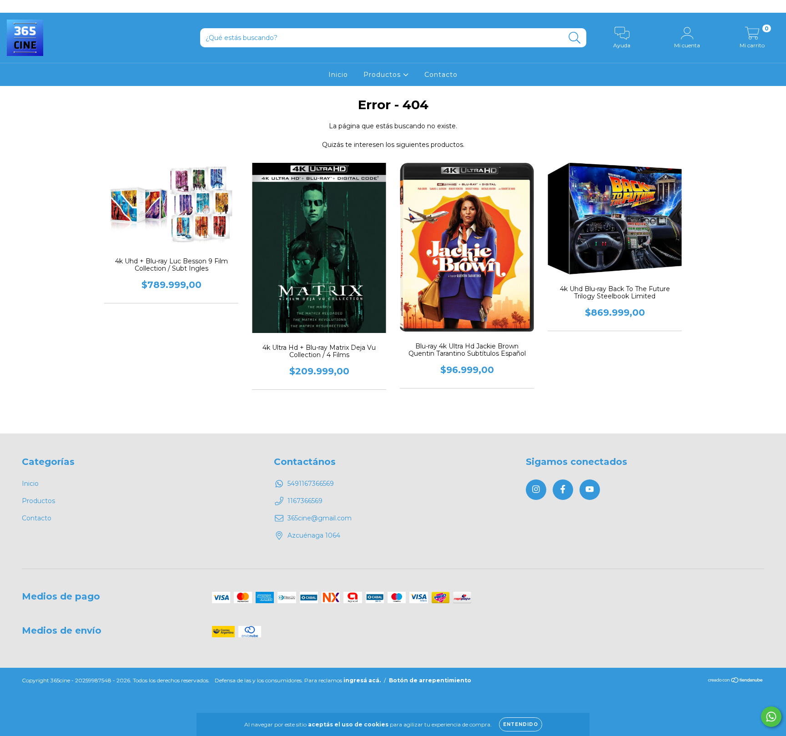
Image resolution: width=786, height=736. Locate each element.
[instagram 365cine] (13, 6)
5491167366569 (310, 483)
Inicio (338, 75)
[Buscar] (574, 38)
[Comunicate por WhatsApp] (771, 716)
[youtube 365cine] (40, 6)
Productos (383, 75)
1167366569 (304, 501)
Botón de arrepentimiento (430, 680)
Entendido (520, 724)
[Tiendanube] (735, 681)
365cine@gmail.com (319, 518)
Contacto (441, 75)
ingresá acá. (362, 680)
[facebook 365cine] (27, 6)
